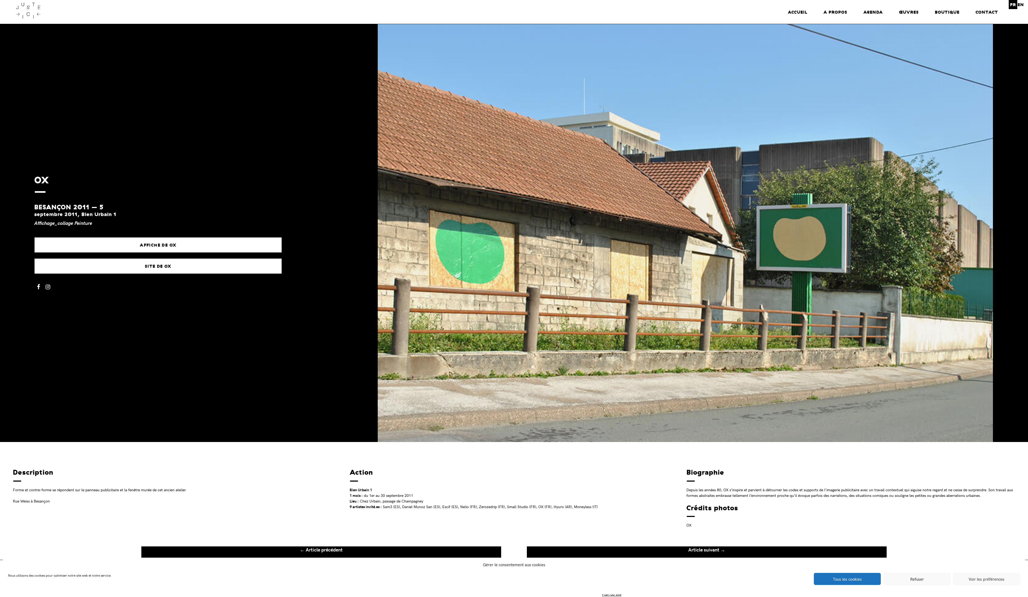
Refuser (917, 579)
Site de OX (158, 266)
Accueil (797, 12)
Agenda (873, 12)
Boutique (947, 12)
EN (1021, 4)
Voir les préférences (986, 579)
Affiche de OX (158, 245)
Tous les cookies (847, 579)
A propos (835, 12)
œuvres (909, 12)
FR (1013, 4)
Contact (987, 12)
